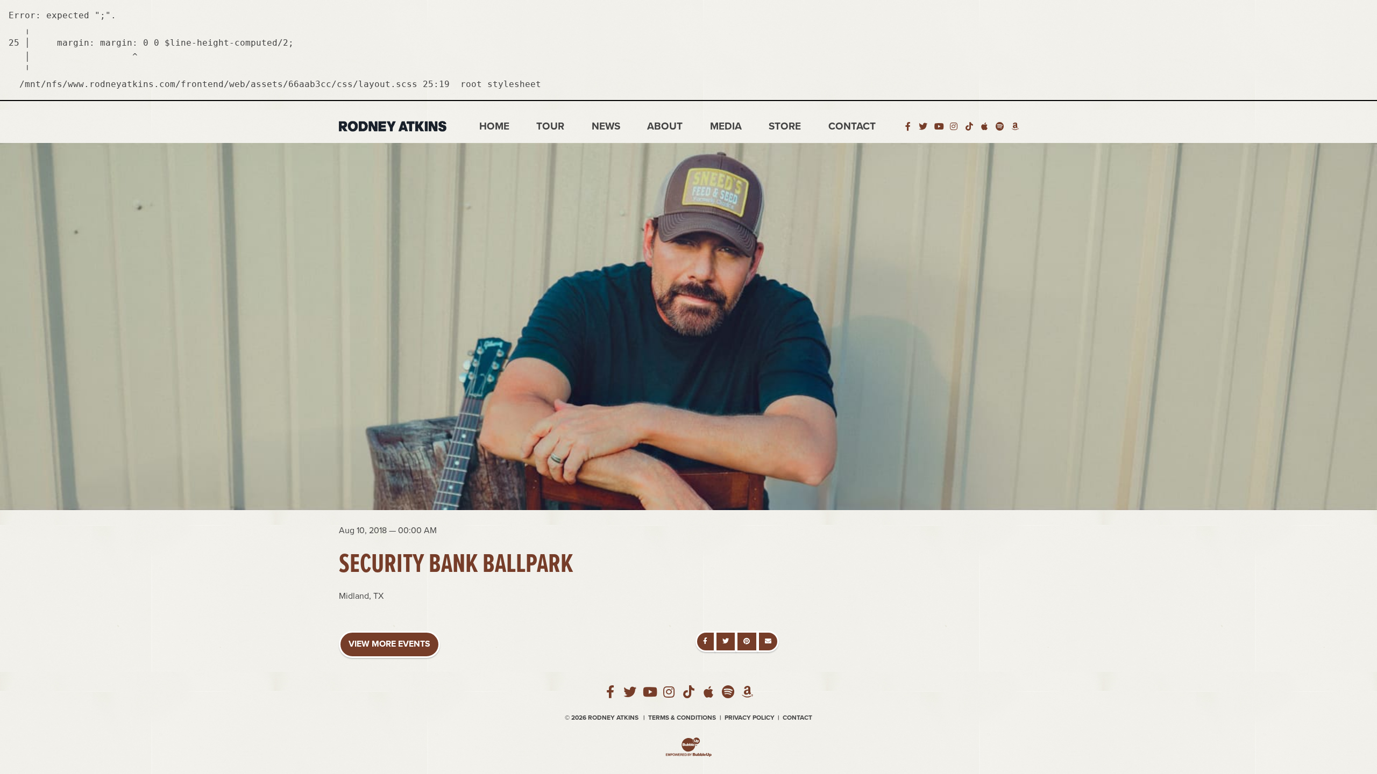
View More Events (389, 644)
